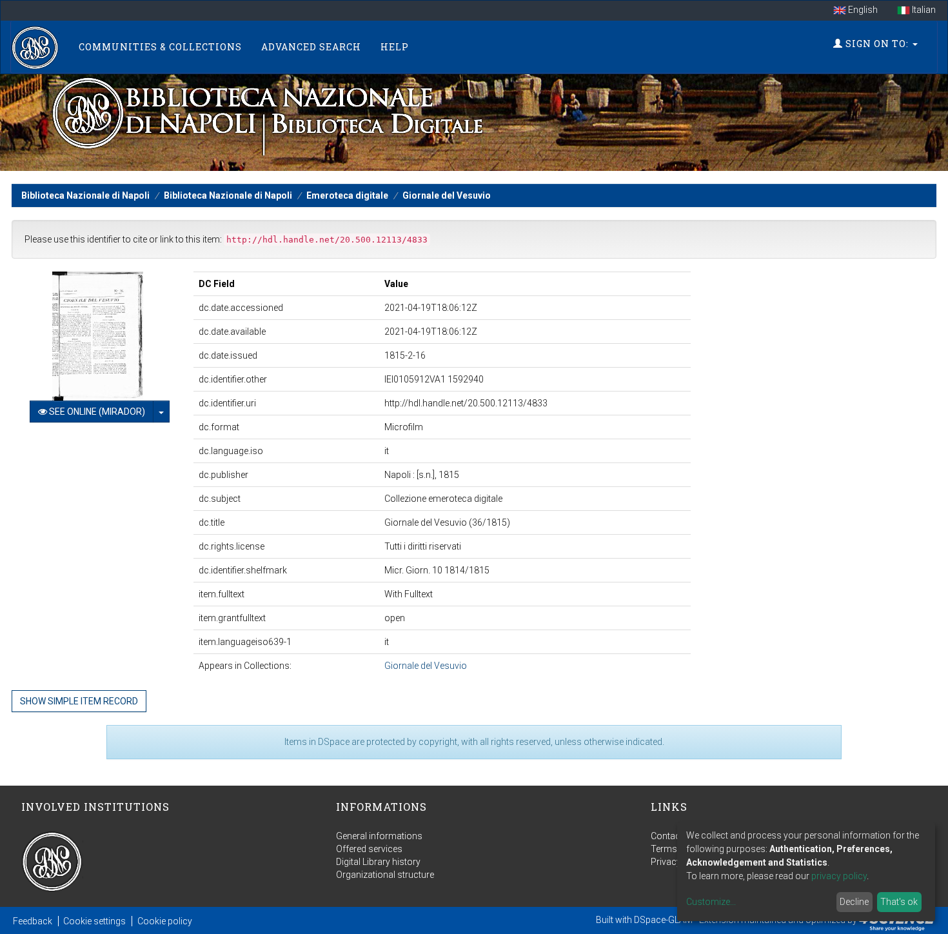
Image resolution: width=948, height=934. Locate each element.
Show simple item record (79, 701)
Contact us (673, 836)
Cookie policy (164, 921)
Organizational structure (385, 874)
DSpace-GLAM (663, 920)
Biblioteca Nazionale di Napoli (85, 195)
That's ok (899, 902)
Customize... (711, 902)
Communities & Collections (160, 47)
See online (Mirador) (96, 411)
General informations (379, 836)
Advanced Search (311, 47)
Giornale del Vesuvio (446, 195)
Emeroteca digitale (347, 195)
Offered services (369, 849)
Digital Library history (378, 862)
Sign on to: (877, 43)
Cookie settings (94, 921)
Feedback (32, 921)
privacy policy (839, 876)
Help (394, 47)
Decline (854, 902)
